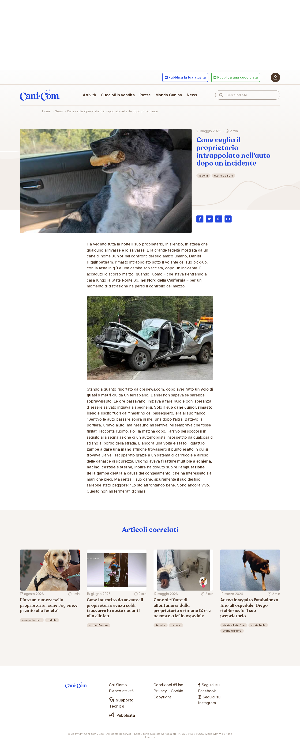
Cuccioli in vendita (118, 95)
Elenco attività (121, 691)
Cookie (177, 691)
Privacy (160, 691)
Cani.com (40, 95)
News (192, 95)
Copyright (162, 697)
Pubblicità (125, 715)
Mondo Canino (168, 95)
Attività (89, 95)
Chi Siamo (118, 684)
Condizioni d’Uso (168, 684)
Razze (145, 95)
